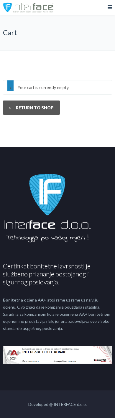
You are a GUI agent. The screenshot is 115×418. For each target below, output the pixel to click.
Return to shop (34, 107)
